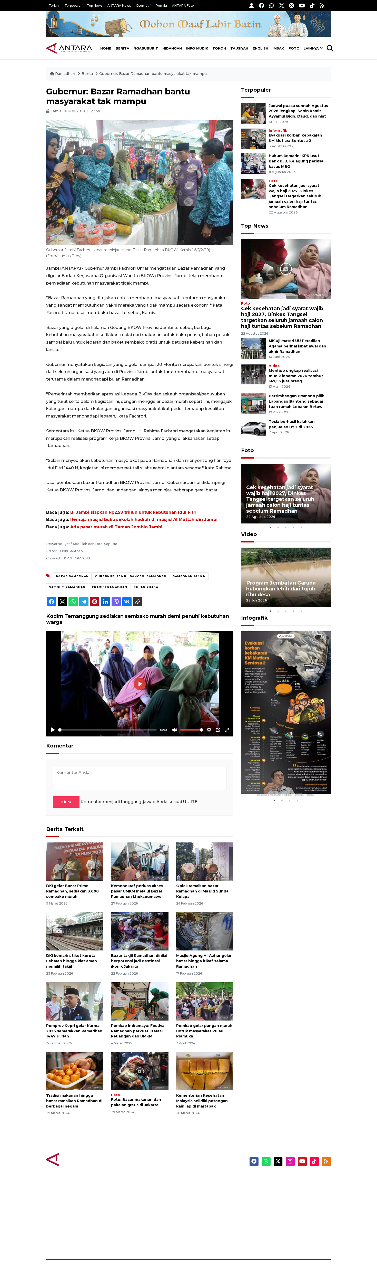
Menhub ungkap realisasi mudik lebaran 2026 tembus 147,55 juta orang (296, 376)
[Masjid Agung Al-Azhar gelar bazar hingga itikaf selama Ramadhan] (204, 931)
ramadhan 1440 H (189, 576)
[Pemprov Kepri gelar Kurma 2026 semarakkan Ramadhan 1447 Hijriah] (74, 1001)
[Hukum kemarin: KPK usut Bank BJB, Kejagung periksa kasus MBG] (253, 163)
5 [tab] (301, 527)
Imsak (278, 48)
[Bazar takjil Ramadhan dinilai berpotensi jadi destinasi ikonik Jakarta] (139, 931)
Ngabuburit (146, 48)
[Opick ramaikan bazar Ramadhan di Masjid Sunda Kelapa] (204, 861)
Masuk (271, 1188)
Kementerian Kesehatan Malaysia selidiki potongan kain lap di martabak (202, 1101)
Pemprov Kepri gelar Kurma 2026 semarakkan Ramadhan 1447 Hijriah (74, 1031)
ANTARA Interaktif (210, 1196)
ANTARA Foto (183, 5)
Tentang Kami (279, 1223)
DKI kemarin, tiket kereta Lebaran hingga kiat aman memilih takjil (71, 961)
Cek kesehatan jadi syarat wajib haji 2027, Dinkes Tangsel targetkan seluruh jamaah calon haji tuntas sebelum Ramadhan (295, 196)
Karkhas (200, 1179)
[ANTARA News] (69, 48)
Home (105, 48)
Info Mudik (197, 48)
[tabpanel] (286, 493)
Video (274, 366)
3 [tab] (286, 527)
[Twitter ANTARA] (281, 5)
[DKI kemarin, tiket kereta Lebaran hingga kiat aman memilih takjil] (74, 931)
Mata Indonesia (207, 1205)
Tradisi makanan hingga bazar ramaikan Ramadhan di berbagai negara (74, 1101)
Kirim (66, 802)
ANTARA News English (287, 1179)
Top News (94, 5)
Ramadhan (65, 73)
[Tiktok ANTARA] (312, 5)
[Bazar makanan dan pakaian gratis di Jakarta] (139, 1071)
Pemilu (161, 5)
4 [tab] (293, 527)
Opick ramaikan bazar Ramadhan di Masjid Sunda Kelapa (202, 891)
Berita (122, 48)
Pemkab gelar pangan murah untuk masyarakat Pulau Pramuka (204, 1031)
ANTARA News (119, 5)
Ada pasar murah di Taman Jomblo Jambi (116, 527)
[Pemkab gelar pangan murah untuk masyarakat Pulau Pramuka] (204, 1001)
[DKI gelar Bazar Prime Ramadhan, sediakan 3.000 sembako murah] (74, 861)
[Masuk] (251, 5)
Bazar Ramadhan (72, 576)
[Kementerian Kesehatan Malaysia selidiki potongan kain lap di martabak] (204, 1071)
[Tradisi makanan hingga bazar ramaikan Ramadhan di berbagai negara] (74, 1071)
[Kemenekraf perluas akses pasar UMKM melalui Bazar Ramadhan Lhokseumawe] (139, 861)
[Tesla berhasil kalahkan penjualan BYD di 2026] (253, 428)
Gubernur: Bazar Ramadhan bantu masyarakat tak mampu (153, 73)
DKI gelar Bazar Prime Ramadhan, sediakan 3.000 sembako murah (72, 891)
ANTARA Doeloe (208, 1214)
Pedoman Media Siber (286, 1232)
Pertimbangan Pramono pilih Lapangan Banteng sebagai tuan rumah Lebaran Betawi (296, 401)
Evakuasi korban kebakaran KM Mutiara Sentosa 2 (281, 781)
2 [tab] (278, 527)
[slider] (107, 729)
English (260, 48)
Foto (294, 48)
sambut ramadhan (67, 587)
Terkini (54, 5)
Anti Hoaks (203, 1188)
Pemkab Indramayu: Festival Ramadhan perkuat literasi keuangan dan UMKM (138, 1031)
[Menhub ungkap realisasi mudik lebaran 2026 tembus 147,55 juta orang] (253, 373)
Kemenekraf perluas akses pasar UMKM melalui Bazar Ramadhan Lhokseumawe (137, 891)
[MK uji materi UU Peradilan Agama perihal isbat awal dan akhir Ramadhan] (253, 348)
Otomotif (143, 5)
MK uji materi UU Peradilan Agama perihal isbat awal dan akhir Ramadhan (297, 346)
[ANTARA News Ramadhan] (74, 1159)
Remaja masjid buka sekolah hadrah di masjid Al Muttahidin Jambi (143, 519)
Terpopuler (73, 5)
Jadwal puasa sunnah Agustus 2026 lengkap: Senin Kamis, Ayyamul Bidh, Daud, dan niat (298, 111)
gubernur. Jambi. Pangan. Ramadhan (130, 576)
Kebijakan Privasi (281, 1205)
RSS (269, 1241)
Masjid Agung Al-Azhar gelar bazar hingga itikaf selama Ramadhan (204, 961)
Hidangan (172, 48)
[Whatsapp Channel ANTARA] (271, 5)
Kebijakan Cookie (282, 1214)
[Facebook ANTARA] (261, 5)
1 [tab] (270, 527)
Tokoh (219, 48)
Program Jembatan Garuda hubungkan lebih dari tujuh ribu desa (281, 589)
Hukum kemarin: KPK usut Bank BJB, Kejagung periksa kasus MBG (296, 161)
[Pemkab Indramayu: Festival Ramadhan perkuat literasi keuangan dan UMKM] (139, 1001)
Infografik (278, 130)
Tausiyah (239, 48)
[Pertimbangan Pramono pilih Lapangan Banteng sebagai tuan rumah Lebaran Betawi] (253, 403)
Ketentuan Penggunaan (289, 1196)
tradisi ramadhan (109, 587)
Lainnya (311, 48)
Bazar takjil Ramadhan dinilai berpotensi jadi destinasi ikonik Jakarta (139, 961)
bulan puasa (145, 587)
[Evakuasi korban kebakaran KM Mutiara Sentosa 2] (253, 138)
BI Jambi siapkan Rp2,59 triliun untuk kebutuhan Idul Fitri (133, 512)
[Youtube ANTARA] (302, 5)
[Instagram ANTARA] (291, 5)
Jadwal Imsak (132, 1241)
